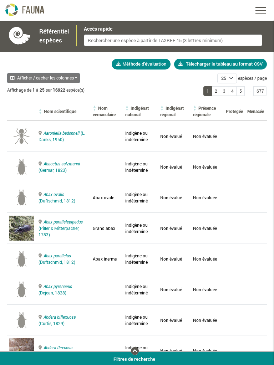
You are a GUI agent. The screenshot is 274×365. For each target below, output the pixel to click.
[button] (60, 111)
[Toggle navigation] (260, 10)
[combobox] (173, 40)
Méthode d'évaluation (144, 64)
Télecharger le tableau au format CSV (224, 64)
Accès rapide (98, 29)
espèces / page (252, 78)
